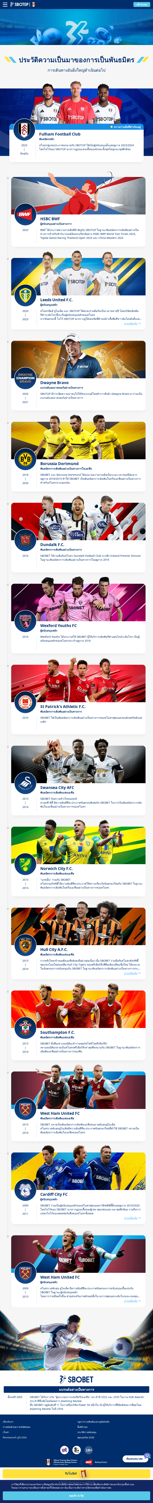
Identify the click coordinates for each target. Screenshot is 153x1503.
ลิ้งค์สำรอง (82, 1427)
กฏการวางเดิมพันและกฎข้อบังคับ (93, 1422)
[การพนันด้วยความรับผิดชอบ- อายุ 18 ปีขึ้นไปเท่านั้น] (89, 1450)
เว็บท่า (6, 1432)
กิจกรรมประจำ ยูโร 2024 (15, 1437)
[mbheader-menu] (5, 5)
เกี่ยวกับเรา (8, 1422)
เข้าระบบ (142, 4)
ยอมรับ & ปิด (76, 1495)
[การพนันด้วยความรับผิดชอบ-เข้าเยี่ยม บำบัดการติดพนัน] (64, 1450)
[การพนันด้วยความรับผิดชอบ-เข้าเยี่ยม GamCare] (77, 1450)
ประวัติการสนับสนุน (86, 1432)
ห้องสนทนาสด (134, 1458)
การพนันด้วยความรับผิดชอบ (16, 1427)
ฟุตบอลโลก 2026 (85, 1437)
